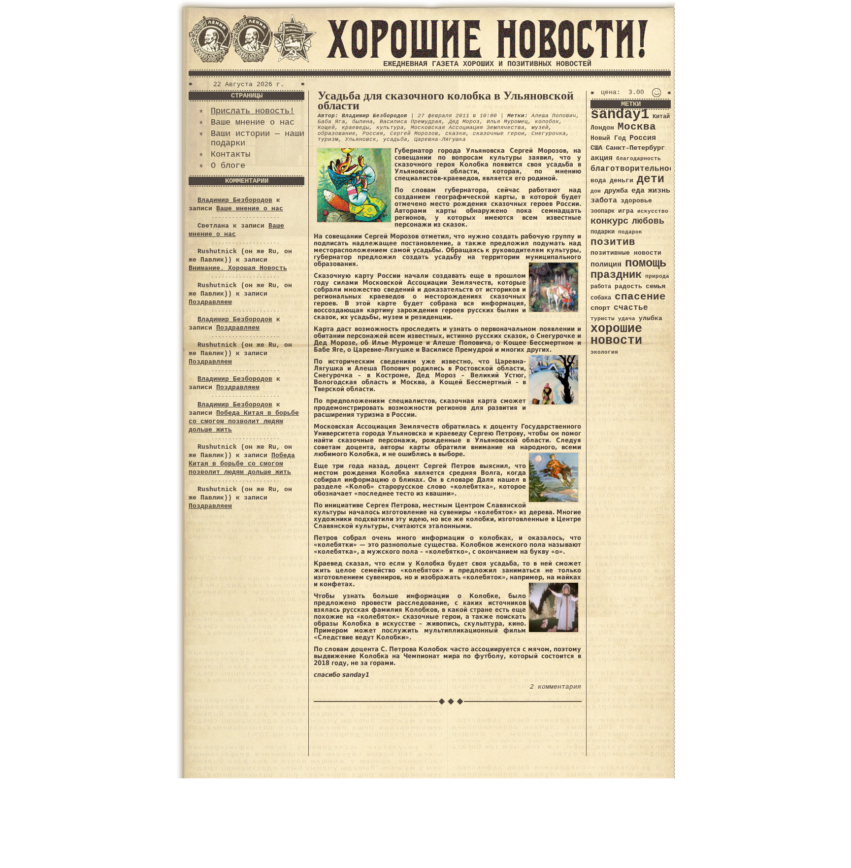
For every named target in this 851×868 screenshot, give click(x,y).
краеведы (355, 128)
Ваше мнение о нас (253, 122)
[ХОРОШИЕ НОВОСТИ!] (487, 56)
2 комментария (555, 687)
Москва (637, 127)
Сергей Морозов (414, 133)
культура (390, 128)
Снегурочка (548, 133)
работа (600, 286)
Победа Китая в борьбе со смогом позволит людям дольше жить (244, 421)
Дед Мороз (464, 122)
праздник (616, 275)
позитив (612, 242)
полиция (606, 264)
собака (600, 298)
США (596, 148)
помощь (645, 263)
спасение (640, 296)
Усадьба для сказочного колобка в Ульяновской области (446, 100)
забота (603, 200)
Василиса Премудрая (411, 122)
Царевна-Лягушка (440, 139)
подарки (602, 232)
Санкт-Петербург (635, 148)
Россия (372, 133)
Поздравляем (210, 302)
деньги (621, 180)
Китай (661, 116)
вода (598, 180)
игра (626, 211)
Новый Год (608, 138)
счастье (631, 307)
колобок (547, 122)
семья (655, 286)
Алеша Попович (553, 116)
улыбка (650, 318)
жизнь (659, 190)
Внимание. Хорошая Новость (238, 268)
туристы (602, 318)
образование (337, 133)
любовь (648, 221)
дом (595, 191)
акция (601, 158)
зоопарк (602, 211)
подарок (630, 232)
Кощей (326, 128)
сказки (455, 133)
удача (626, 319)
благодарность (638, 159)
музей (540, 128)
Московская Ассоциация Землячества (467, 128)
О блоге (228, 165)
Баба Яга (331, 122)
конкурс (609, 221)
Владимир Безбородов (234, 200)
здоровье (636, 200)
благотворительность (637, 168)
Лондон (602, 128)
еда (638, 191)
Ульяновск (360, 139)
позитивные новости (625, 253)
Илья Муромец (507, 122)
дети (650, 179)
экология (604, 352)
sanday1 (619, 114)
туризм (328, 139)
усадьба (395, 139)
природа (657, 276)
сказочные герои (498, 133)
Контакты (230, 154)
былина (362, 122)
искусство (652, 211)
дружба (616, 191)
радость (628, 286)
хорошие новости (616, 335)
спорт (600, 308)
